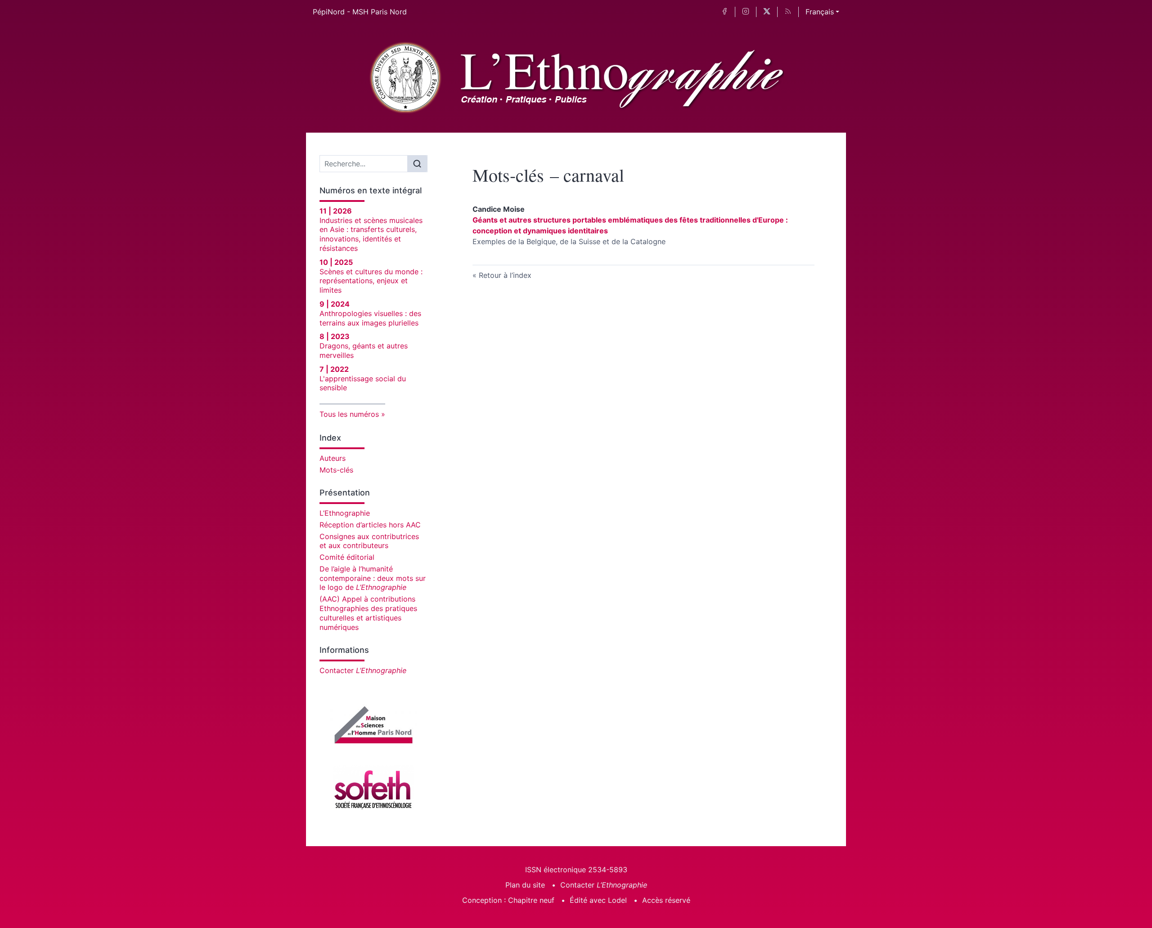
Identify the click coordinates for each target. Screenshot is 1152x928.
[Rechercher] (417, 164)
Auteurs (333, 458)
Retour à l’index (505, 275)
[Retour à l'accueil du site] (576, 78)
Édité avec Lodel (598, 900)
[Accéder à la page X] (767, 12)
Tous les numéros (349, 414)
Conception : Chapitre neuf (508, 900)
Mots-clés (336, 469)
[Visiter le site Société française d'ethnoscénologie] (374, 787)
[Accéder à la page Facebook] (724, 12)
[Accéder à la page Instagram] (746, 12)
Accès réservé (666, 900)
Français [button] (820, 11)
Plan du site (525, 884)
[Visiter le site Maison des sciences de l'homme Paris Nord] (374, 724)
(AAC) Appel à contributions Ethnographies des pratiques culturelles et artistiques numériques (368, 612)
